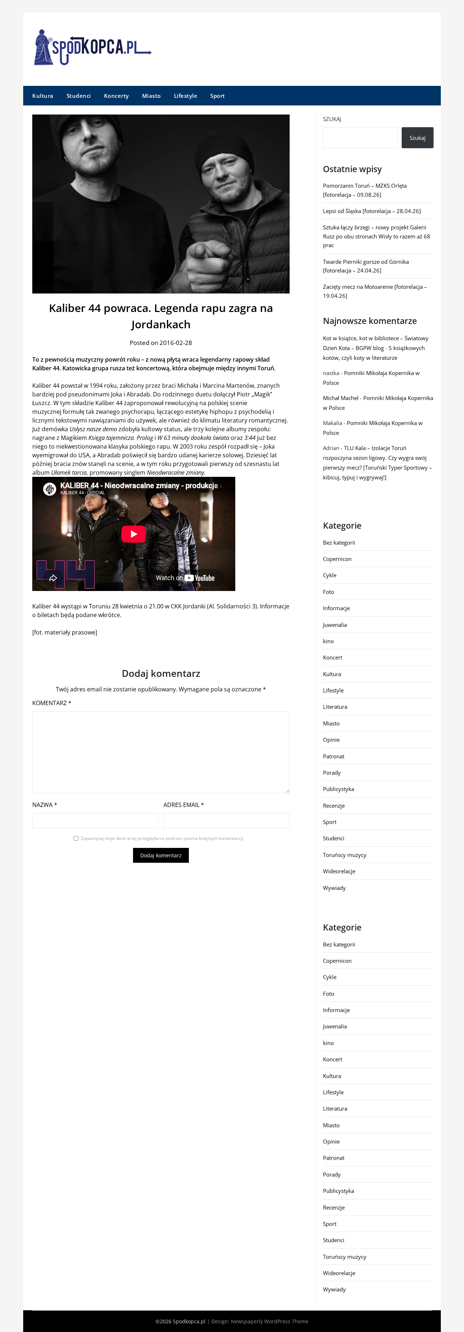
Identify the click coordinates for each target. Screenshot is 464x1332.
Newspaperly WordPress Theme (269, 1321)
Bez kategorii (339, 542)
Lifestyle (186, 95)
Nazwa (44, 805)
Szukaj (332, 118)
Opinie (331, 739)
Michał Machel (341, 397)
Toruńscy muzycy (344, 854)
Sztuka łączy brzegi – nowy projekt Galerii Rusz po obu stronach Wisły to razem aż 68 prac (376, 236)
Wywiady (334, 887)
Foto (328, 591)
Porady (332, 772)
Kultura (43, 95)
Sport (217, 95)
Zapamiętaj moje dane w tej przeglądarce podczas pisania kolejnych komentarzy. (162, 838)
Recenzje (334, 805)
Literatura (335, 706)
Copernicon (337, 558)
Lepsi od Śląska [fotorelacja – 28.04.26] (372, 211)
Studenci (79, 95)
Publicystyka (338, 788)
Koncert (332, 657)
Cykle (329, 575)
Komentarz (51, 703)
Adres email (183, 805)
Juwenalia (335, 624)
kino (328, 641)
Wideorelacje (339, 871)
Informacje (336, 608)
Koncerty (116, 95)
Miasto (151, 95)
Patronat (333, 756)
